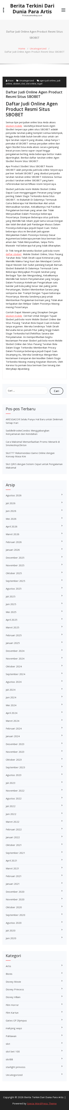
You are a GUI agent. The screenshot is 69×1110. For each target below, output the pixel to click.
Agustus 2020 (14, 922)
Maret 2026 (12, 534)
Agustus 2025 (14, 588)
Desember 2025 (15, 557)
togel (39, 83)
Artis (8, 966)
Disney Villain (13, 997)
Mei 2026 (11, 518)
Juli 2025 (10, 596)
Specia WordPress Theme (41, 1103)
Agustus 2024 (14, 681)
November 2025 (15, 565)
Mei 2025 (11, 612)
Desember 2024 (15, 650)
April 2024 (11, 712)
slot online (31, 83)
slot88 (9, 1059)
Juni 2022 (11, 814)
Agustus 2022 (14, 798)
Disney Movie (13, 981)
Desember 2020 (15, 891)
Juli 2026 (10, 503)
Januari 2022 (13, 837)
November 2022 (15, 790)
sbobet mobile (14, 125)
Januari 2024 (13, 736)
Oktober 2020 (14, 907)
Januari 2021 (13, 883)
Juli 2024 (10, 689)
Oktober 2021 (14, 845)
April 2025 (11, 619)
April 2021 (11, 860)
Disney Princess (15, 989)
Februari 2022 (14, 829)
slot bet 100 (13, 1051)
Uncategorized (38, 48)
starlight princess (16, 1067)
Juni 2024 (11, 697)
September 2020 (15, 914)
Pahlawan (11, 1036)
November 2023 (15, 751)
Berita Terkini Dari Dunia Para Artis (32, 8)
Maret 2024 (12, 720)
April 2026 (11, 526)
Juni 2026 (11, 510)
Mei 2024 (11, 705)
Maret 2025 (12, 627)
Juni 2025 (11, 604)
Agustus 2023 (14, 775)
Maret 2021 (12, 868)
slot (23, 83)
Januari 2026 (13, 549)
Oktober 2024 (14, 666)
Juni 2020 (11, 938)
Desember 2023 (15, 744)
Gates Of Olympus (16, 1020)
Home (21, 48)
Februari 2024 (14, 728)
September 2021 (15, 852)
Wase (10, 80)
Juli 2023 (10, 782)
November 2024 (15, 658)
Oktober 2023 (14, 759)
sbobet (16, 83)
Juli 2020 (10, 930)
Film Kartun (12, 1012)
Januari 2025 (13, 643)
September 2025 (15, 580)
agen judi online (48, 80)
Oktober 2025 (14, 573)
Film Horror (12, 1005)
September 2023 (15, 767)
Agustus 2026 (14, 495)
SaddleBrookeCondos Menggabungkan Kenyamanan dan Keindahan (27, 432)
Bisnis (9, 973)
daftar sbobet (14, 254)
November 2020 (15, 899)
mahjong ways (14, 1028)
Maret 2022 (12, 821)
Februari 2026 (14, 542)
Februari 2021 (14, 876)
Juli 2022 (10, 806)
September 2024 (15, 674)
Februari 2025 (14, 635)
